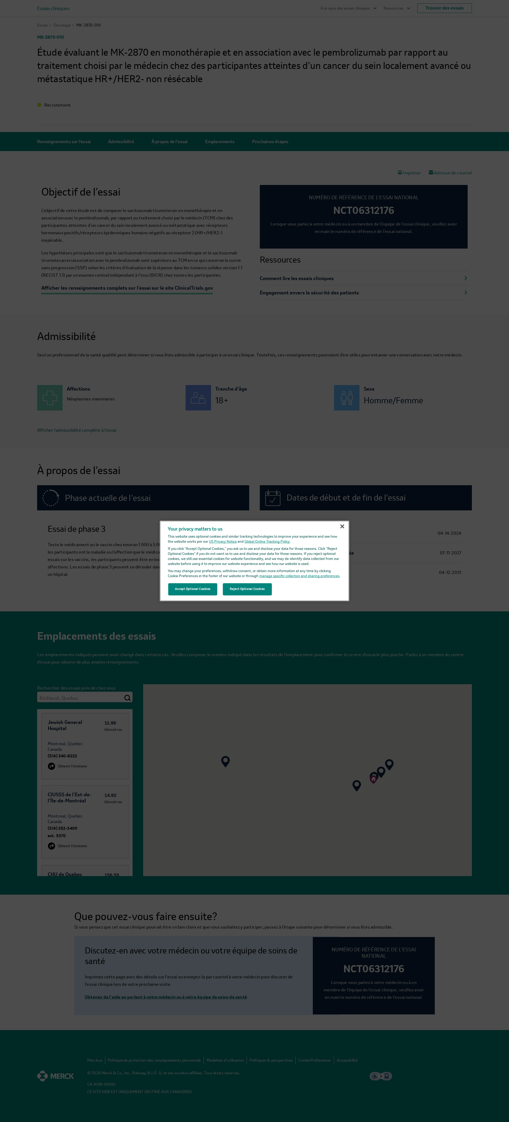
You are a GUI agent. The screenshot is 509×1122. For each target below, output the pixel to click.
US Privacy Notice (223, 542)
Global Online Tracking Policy (267, 542)
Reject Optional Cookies (247, 589)
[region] (254, 561)
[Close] (342, 526)
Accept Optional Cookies (192, 589)
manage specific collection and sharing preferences (299, 576)
